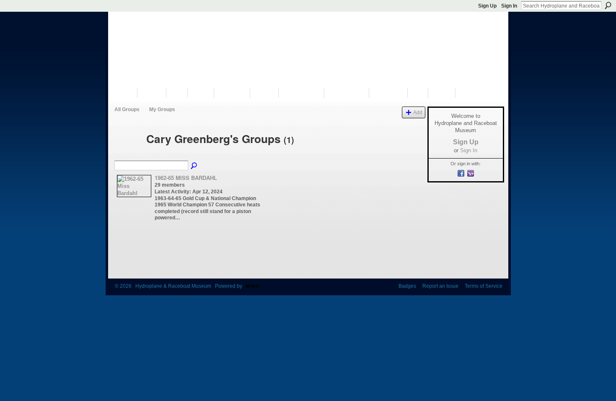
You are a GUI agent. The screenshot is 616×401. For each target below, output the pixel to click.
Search (608, 5)
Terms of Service (483, 286)
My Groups (162, 109)
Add (417, 112)
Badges (407, 286)
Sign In (509, 6)
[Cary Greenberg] (127, 153)
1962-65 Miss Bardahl (186, 178)
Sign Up (487, 6)
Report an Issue (440, 286)
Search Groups (194, 166)
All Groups (127, 109)
